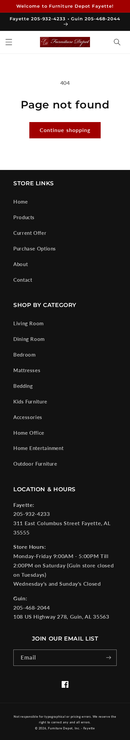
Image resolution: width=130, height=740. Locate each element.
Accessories (27, 417)
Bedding (23, 386)
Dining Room (29, 339)
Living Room (28, 323)
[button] (8, 42)
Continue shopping (65, 130)
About (20, 264)
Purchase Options (34, 248)
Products (24, 217)
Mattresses (26, 370)
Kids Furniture (30, 401)
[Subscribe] (108, 658)
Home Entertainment (38, 448)
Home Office (28, 433)
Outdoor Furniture (35, 464)
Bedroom (24, 355)
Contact (22, 280)
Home (20, 202)
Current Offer (29, 233)
